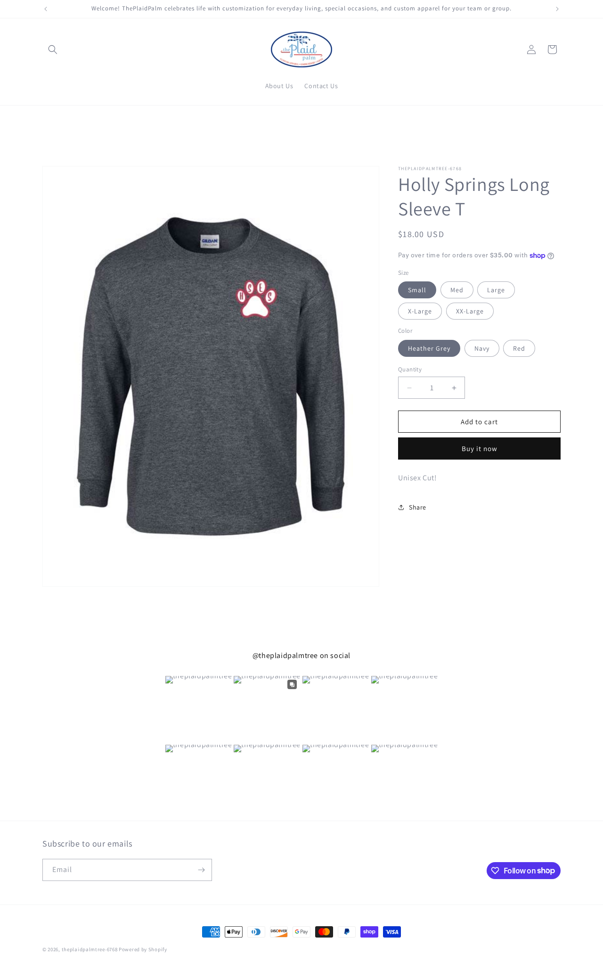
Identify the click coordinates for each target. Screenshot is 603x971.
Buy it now (479, 448)
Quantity (410, 369)
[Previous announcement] (45, 9)
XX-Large (470, 311)
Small (417, 290)
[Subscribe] (201, 870)
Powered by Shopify (143, 949)
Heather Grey (429, 348)
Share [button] (417, 507)
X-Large (420, 311)
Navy (481, 348)
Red (519, 348)
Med (457, 290)
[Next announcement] (557, 9)
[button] (52, 49)
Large (496, 290)
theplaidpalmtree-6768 (90, 949)
